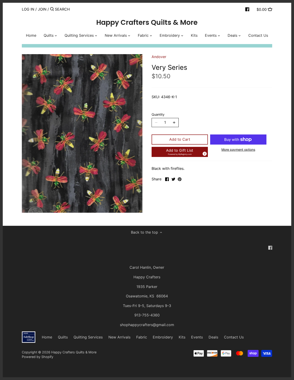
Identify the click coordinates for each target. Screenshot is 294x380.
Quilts (63, 337)
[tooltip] (205, 154)
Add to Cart (179, 139)
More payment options (238, 149)
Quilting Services (88, 337)
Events (197, 337)
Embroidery (163, 337)
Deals (213, 337)
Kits (182, 337)
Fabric (141, 337)
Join (42, 9)
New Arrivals (119, 337)
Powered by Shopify (37, 357)
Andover (159, 56)
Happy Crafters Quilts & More (147, 22)
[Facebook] (247, 9)
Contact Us (234, 337)
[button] (180, 152)
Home (47, 337)
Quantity (158, 114)
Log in (28, 9)
